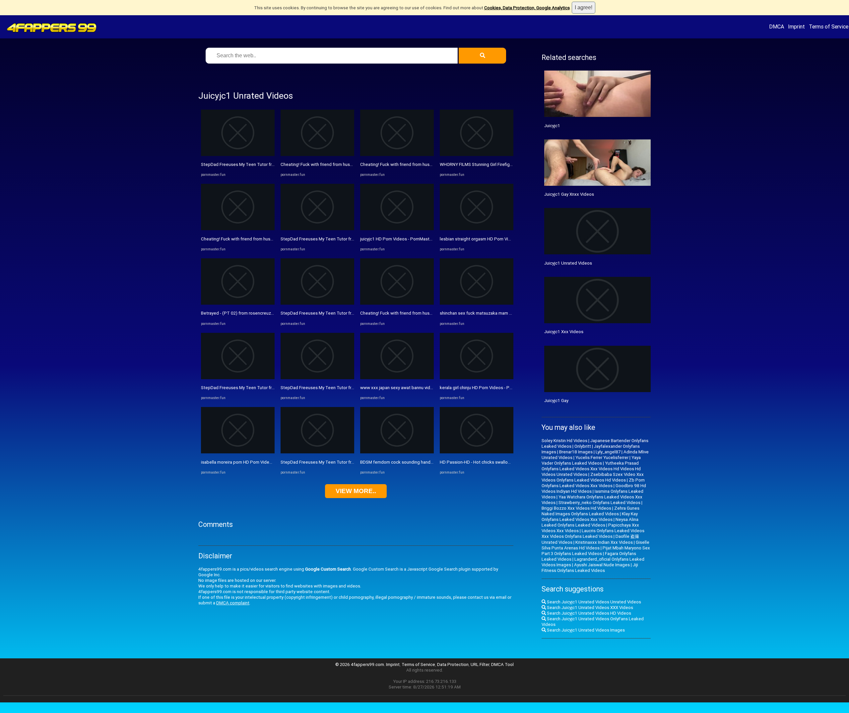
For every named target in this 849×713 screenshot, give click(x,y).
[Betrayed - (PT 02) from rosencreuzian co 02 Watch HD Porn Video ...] (238, 303)
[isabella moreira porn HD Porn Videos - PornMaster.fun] (238, 452)
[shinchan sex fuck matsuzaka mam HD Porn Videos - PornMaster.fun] (476, 303)
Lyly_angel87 (608, 452)
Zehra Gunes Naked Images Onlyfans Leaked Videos (590, 511)
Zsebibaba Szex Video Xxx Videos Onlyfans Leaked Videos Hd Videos (593, 477)
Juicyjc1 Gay (556, 400)
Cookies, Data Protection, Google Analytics (527, 8)
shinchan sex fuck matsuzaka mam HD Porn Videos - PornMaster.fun (507, 313)
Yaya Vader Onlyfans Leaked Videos (591, 460)
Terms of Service (828, 26)
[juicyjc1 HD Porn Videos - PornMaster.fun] (397, 228)
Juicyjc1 (552, 125)
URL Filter (480, 664)
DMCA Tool (502, 664)
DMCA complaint (232, 603)
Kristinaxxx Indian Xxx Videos (604, 542)
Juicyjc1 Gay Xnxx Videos (569, 194)
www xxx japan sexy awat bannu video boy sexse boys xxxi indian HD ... (430, 387)
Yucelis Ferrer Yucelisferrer (601, 457)
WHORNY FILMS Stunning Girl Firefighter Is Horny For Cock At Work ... (507, 164)
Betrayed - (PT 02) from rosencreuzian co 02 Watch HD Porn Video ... (268, 313)
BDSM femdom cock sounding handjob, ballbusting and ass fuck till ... (428, 462)
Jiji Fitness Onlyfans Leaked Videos (590, 567)
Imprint (796, 26)
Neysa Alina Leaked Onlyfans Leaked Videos (590, 522)
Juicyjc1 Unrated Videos (568, 263)
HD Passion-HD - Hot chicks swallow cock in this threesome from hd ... (508, 462)
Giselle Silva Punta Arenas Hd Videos (595, 545)
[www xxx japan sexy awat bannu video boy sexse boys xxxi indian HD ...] (397, 378)
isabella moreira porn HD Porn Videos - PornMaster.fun (254, 462)
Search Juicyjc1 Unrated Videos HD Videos (588, 613)
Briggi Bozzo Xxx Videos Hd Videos (576, 508)
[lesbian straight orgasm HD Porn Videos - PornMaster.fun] (476, 228)
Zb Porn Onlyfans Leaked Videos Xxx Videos (593, 482)
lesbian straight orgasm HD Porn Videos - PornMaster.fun (496, 239)
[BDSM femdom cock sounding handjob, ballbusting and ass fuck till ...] (397, 452)
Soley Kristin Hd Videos (564, 440)
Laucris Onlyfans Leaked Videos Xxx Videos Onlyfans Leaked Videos (593, 533)
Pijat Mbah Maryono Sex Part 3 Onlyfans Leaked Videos (596, 550)
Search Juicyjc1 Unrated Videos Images (585, 630)
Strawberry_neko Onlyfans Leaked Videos (599, 502)
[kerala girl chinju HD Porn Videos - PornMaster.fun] (476, 378)
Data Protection (453, 664)
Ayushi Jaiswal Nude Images (602, 565)
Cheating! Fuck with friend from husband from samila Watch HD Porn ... (270, 239)
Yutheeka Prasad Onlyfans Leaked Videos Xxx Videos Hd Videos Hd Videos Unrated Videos (591, 468)
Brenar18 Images (576, 452)
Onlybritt (582, 446)
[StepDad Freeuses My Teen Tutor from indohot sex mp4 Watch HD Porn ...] (238, 154)
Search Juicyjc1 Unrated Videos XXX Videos (589, 607)
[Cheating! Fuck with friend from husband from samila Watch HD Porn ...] (238, 228)
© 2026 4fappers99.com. (360, 664)
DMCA (776, 26)
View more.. (356, 490)
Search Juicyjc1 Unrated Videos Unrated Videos (593, 602)
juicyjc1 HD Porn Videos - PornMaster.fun (400, 239)
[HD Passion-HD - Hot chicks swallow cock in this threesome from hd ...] (476, 452)
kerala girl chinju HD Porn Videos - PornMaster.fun (488, 387)
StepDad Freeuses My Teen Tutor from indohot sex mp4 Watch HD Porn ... (274, 164)
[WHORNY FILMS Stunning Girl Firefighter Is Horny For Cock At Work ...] (476, 154)
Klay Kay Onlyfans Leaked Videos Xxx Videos (590, 516)
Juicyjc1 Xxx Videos (563, 331)
